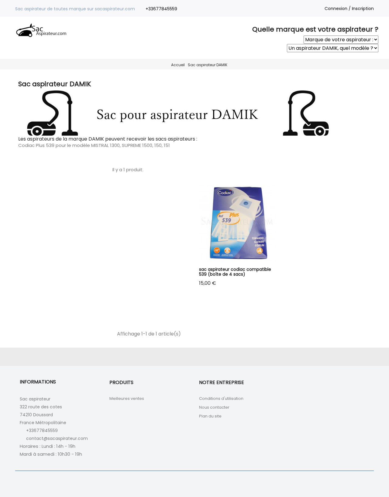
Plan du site (210, 416)
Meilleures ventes (126, 398)
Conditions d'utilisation (221, 398)
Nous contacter (214, 407)
